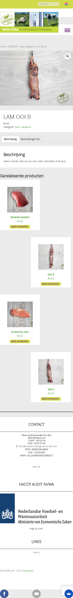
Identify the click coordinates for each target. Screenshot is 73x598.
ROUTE (36, 466)
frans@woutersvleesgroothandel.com (37, 446)
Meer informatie (19, 226)
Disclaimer (28, 570)
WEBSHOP (13, 46)
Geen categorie (27, 46)
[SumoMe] (69, 593)
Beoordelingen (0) (30, 139)
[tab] (10, 139)
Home (3, 46)
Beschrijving (10, 139)
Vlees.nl (36, 552)
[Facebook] (4, 593)
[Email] (36, 593)
